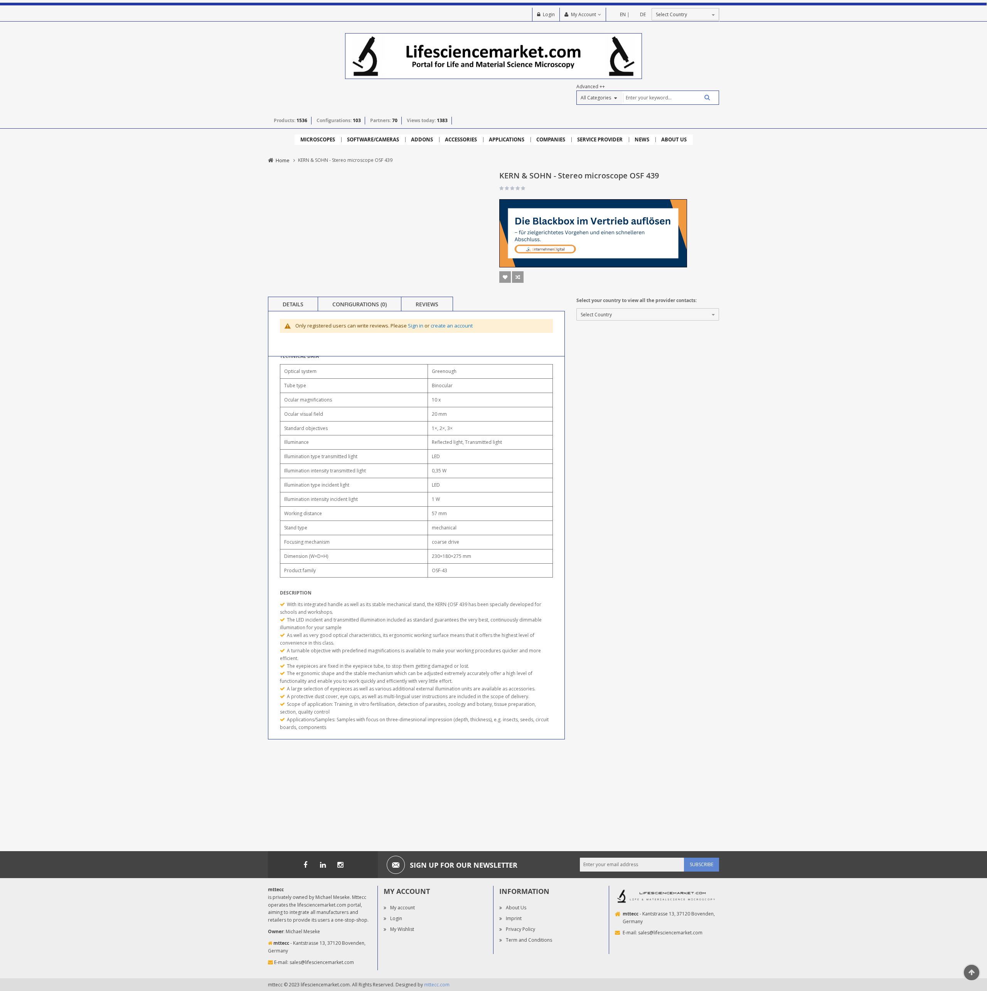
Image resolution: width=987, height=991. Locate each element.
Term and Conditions (529, 940)
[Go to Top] (971, 972)
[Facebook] (305, 864)
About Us (516, 907)
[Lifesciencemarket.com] (323, 864)
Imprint (514, 918)
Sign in (415, 325)
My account (402, 907)
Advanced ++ (590, 86)
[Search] (704, 97)
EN (623, 14)
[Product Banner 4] (593, 233)
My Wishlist (402, 929)
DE (643, 14)
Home (283, 160)
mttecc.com (437, 984)
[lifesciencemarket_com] (340, 864)
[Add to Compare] (518, 277)
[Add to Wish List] (505, 277)
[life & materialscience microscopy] (493, 55)
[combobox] (670, 97)
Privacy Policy (520, 929)
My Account (583, 14)
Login (549, 14)
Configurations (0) (359, 304)
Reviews (427, 304)
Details (293, 304)
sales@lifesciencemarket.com (322, 962)
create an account (452, 325)
